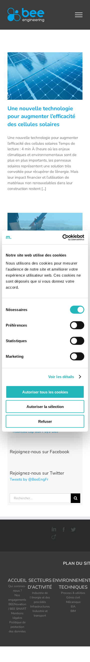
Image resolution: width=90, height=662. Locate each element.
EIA (73, 606)
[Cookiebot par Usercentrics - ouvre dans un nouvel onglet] (63, 237)
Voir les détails (61, 377)
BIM (73, 611)
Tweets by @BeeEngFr (29, 479)
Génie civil (73, 597)
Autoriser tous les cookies (45, 392)
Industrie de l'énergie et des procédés (40, 597)
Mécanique (73, 602)
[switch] (77, 325)
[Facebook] (62, 528)
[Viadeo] (53, 535)
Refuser (45, 421)
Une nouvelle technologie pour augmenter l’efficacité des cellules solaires (41, 116)
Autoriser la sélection (45, 406)
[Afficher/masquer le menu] (79, 15)
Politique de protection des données (17, 626)
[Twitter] (72, 528)
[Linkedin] (53, 528)
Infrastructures (40, 606)
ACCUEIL (17, 580)
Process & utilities (73, 593)
